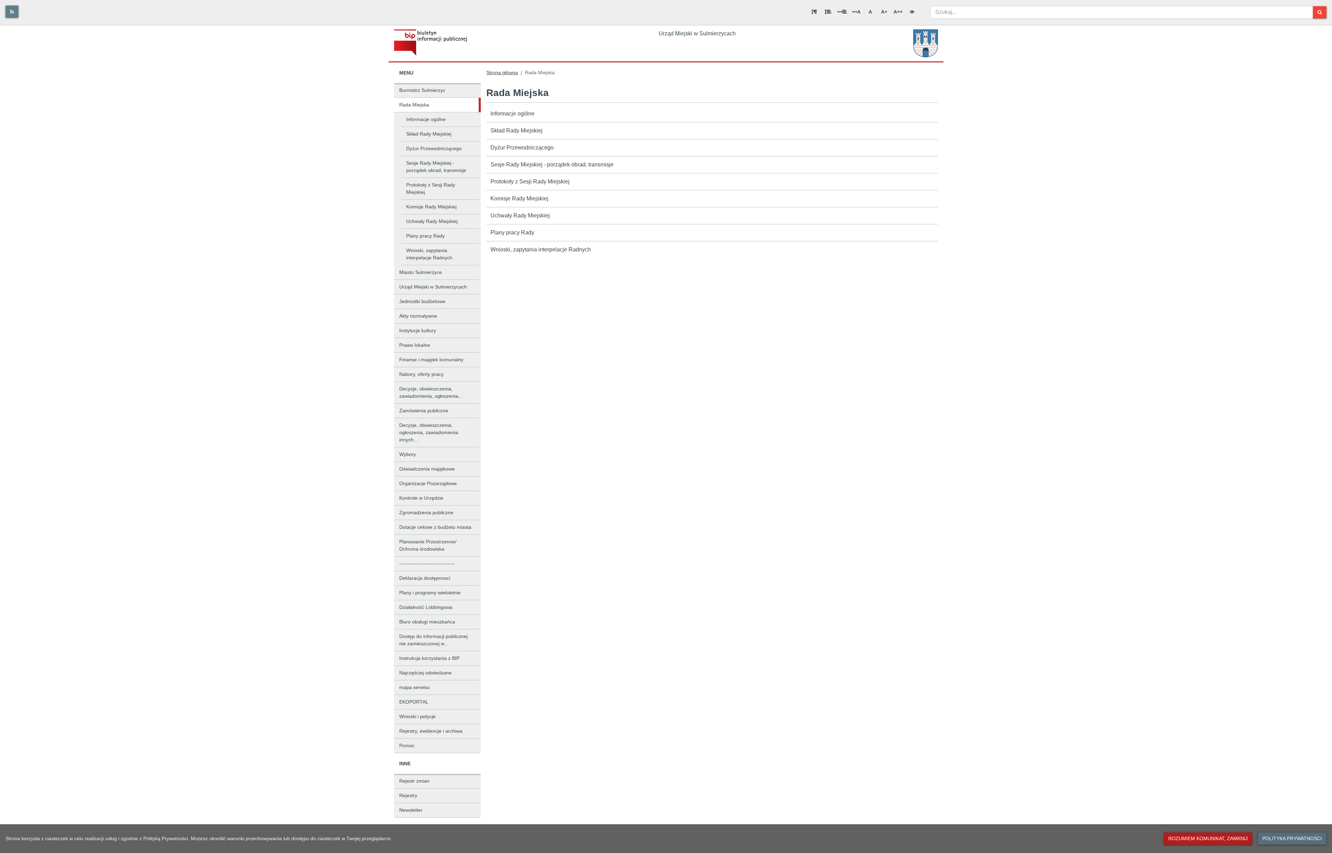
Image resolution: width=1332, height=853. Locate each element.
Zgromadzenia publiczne (426, 512)
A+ (884, 12)
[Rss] (12, 12)
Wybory (407, 454)
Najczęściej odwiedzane (425, 672)
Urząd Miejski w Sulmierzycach (433, 287)
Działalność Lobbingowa (425, 607)
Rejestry (408, 795)
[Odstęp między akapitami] (814, 12)
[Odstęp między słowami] (842, 12)
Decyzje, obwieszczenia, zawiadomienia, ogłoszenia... (430, 392)
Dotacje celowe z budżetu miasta (435, 527)
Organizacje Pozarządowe (428, 483)
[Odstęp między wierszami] (828, 12)
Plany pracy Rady (425, 236)
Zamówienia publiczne (423, 410)
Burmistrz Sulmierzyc (422, 90)
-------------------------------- (427, 563)
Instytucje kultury (417, 330)
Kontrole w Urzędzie (421, 498)
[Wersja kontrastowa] (912, 12)
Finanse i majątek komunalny (431, 359)
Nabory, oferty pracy (421, 374)
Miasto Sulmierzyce (420, 272)
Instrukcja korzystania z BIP (429, 658)
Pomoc (407, 745)
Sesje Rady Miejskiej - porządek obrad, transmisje (436, 166)
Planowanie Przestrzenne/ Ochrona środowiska (427, 545)
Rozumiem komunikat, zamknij (1208, 838)
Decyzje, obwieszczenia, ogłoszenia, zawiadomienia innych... (428, 432)
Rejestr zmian (414, 781)
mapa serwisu (414, 687)
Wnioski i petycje (417, 716)
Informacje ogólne (426, 119)
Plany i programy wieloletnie (430, 592)
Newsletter (410, 810)
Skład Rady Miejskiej (428, 134)
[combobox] (1122, 12)
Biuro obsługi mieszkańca (427, 621)
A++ (898, 12)
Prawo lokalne (414, 345)
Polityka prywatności (1292, 838)
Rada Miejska (414, 104)
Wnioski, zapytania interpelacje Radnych (429, 254)
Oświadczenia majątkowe (427, 469)
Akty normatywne (418, 316)
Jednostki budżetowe (422, 301)
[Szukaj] (1319, 12)
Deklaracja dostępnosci (424, 578)
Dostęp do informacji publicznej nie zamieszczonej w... (433, 640)
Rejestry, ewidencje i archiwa (430, 731)
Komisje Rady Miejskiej (431, 206)
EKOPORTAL (413, 702)
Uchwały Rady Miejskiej (432, 221)
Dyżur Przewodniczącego (434, 148)
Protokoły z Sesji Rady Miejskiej (430, 188)
